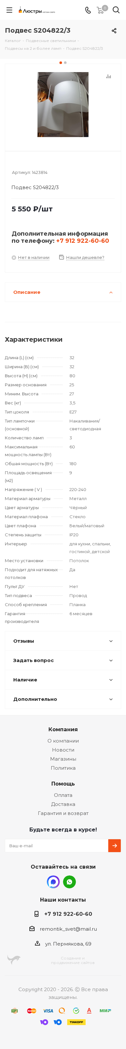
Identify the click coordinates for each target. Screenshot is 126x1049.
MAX (53, 881)
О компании (63, 741)
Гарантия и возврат (63, 813)
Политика (63, 768)
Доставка (63, 804)
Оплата (63, 795)
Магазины (63, 759)
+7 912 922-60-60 (82, 240)
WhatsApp (69, 881)
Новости (63, 750)
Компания (63, 729)
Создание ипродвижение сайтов (73, 960)
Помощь (63, 783)
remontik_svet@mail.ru (68, 929)
